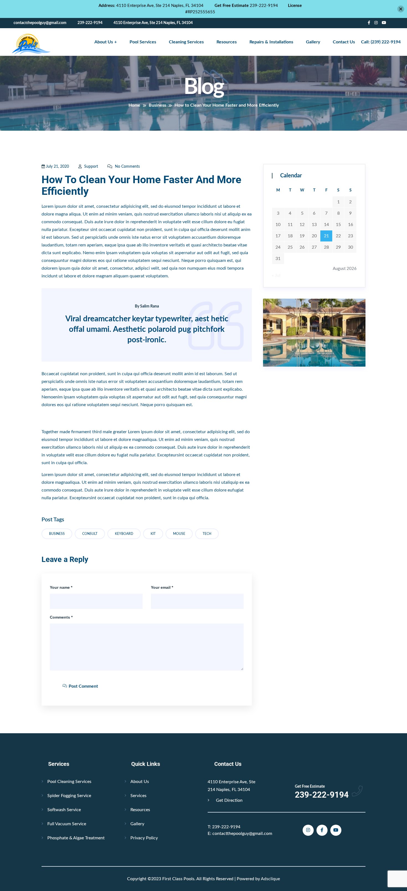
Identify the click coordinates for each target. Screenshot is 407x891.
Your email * (162, 587)
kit (153, 533)
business (57, 533)
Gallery (313, 42)
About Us (103, 42)
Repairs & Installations (271, 42)
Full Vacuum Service (66, 824)
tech (207, 533)
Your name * (61, 587)
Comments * (61, 617)
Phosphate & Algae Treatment (76, 838)
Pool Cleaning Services (69, 781)
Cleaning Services (186, 42)
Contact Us (344, 42)
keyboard (124, 533)
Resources (227, 42)
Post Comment (83, 686)
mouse (179, 533)
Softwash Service (64, 810)
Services (138, 795)
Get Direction (229, 800)
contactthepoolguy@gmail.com (240, 833)
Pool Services (143, 42)
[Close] (400, 9)
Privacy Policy (144, 838)
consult (89, 533)
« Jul (276, 275)
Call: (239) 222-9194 (381, 42)
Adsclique (270, 879)
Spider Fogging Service (69, 795)
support (90, 167)
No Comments (127, 167)
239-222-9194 (224, 827)
